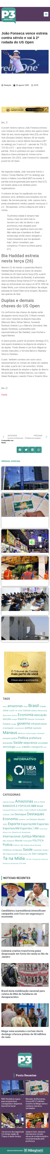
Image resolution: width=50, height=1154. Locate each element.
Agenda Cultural (8, 802)
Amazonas (24, 801)
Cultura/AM (42, 810)
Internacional (11, 836)
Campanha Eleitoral (10, 810)
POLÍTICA (38, 840)
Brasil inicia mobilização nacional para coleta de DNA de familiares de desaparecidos (23, 993)
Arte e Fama (39, 802)
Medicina (21, 733)
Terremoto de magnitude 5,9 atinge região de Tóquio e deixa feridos (12, 1134)
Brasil (33, 705)
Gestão (13, 724)
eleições (7, 719)
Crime (20, 711)
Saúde (18, 742)
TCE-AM (29, 859)
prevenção (8, 743)
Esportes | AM (29, 828)
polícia (14, 738)
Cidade (43, 706)
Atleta (25, 706)
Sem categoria (39, 853)
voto (45, 747)
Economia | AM (23, 819)
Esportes (43, 824)
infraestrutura (39, 723)
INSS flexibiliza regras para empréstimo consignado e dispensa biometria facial (11, 1102)
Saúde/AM (37, 850)
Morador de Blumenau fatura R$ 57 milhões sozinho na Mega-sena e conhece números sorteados (37, 1103)
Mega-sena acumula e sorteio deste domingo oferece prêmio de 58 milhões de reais (23, 1034)
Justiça (26, 836)
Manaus (10, 732)
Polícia (7, 845)
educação (40, 715)
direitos (14, 715)
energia (14, 719)
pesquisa (7, 738)
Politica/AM (27, 841)
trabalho (26, 746)
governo (23, 723)
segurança (30, 742)
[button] (46, 14)
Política (23, 738)
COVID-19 (13, 711)
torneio (18, 747)
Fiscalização (40, 719)
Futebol (6, 724)
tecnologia (9, 746)
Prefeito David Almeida (32, 845)
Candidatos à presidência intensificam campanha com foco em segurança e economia (23, 913)
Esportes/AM (11, 828)
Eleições (33, 819)
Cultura (27, 710)
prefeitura (35, 738)
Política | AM (18, 845)
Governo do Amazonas (21, 832)
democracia (42, 711)
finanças (31, 719)
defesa (34, 711)
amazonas (15, 706)
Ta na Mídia (14, 858)
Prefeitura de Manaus (12, 850)
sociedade (43, 743)
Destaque (20, 814)
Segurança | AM (25, 854)
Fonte (4, 394)
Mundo (19, 840)
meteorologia (31, 733)
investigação (8, 728)
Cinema (20, 810)
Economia (25, 715)
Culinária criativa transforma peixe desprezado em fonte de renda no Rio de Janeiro (24, 953)
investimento (19, 728)
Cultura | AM (8, 814)
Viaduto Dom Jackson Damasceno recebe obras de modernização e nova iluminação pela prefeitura (37, 1136)
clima (5, 710)
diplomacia (7, 715)
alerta (5, 706)
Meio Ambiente (8, 841)
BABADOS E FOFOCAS (17, 806)
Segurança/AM (12, 854)
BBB (33, 806)
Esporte (22, 718)
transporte (37, 746)
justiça (28, 727)
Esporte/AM (28, 824)
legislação (37, 728)
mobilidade (40, 733)
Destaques (35, 814)
